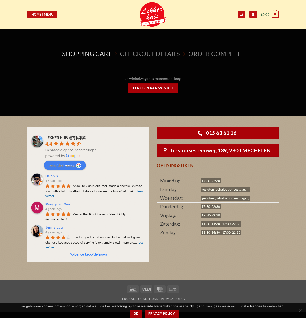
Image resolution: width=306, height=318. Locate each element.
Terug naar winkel (153, 88)
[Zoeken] (241, 14)
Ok (136, 313)
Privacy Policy (173, 299)
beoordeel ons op (62, 165)
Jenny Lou (54, 227)
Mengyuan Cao (57, 204)
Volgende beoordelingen (88, 254)
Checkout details (150, 53)
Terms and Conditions (139, 299)
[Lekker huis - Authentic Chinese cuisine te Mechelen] (153, 14)
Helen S (51, 175)
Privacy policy (161, 313)
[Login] (253, 14)
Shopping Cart (86, 53)
